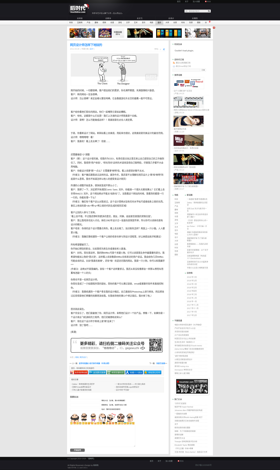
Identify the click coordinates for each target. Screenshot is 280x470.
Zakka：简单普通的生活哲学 (83, 384)
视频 (104, 23)
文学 (128, 23)
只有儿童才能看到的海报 (81, 390)
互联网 (79, 23)
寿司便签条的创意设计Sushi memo (188, 346)
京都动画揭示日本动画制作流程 (187, 421)
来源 (73, 332)
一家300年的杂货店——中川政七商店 (130, 384)
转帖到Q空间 (154, 372)
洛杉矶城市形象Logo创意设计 (127, 387)
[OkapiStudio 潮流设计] (198, 33)
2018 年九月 (192, 281)
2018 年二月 (192, 298)
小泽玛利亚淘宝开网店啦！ (185, 353)
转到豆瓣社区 (118, 372)
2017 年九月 (192, 315)
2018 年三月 (192, 295)
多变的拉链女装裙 (182, 332)
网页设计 (143, 175)
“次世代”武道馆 (180, 404)
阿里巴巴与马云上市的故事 (185, 339)
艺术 (136, 23)
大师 (167, 23)
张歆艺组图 (160, 363)
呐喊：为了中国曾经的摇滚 (185, 431)
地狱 (77, 357)
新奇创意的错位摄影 (182, 428)
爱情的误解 (179, 435)
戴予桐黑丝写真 (180, 129)
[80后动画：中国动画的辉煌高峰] (111, 33)
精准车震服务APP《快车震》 (185, 167)
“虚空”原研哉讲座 (181, 356)
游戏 (120, 23)
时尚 (183, 23)
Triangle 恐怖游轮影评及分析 (186, 442)
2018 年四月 (192, 291)
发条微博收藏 (81, 372)
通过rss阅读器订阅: (183, 63)
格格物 (95, 465)
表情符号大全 (180, 438)
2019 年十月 (192, 277)
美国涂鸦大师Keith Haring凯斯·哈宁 (189, 417)
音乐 (143, 23)
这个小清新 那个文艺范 (183, 91)
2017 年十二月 (192, 305)
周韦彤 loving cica (182, 366)
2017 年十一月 (192, 308)
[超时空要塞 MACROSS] (82, 33)
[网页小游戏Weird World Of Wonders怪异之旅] (188, 107)
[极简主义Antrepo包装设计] (169, 33)
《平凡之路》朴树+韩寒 (184, 449)
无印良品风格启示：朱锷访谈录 (186, 148)
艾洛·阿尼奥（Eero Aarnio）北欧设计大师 (191, 452)
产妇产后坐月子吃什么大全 (185, 328)
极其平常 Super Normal (184, 407)
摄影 (199, 23)
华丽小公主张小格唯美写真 (197, 268)
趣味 (96, 23)
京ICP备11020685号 (203, 465)
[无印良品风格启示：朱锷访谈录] (188, 145)
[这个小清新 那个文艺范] (188, 88)
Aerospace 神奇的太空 (183, 370)
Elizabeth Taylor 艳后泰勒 (185, 445)
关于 (186, 2)
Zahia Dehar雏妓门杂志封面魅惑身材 (189, 349)
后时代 (91, 459)
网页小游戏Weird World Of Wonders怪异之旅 (191, 110)
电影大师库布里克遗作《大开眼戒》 (189, 325)
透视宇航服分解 (181, 363)
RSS (209, 2)
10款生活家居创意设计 (183, 360)
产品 (88, 23)
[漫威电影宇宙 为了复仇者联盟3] (188, 183)
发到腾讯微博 (99, 372)
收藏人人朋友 (136, 372)
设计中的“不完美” (122, 390)
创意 (175, 23)
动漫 (112, 23)
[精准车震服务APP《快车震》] (140, 33)
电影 (151, 23)
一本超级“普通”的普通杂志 (197, 199)
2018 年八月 (192, 284)
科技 (71, 23)
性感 (191, 23)
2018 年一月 (192, 302)
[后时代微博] (116, 345)
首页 (179, 2)
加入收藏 (196, 2)
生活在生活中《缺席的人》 (185, 342)
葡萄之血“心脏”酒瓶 (182, 373)
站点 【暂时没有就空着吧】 (111, 409)
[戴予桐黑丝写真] (188, 126)
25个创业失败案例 (182, 335)
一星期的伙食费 (181, 414)
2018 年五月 (192, 288)
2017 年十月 (192, 312)
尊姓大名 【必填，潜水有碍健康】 (114, 400)
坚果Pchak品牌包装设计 (81, 387)
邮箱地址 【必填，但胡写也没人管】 (115, 405)
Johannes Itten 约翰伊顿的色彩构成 (188, 410)
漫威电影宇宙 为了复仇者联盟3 (186, 186)
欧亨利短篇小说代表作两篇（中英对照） (95, 363)
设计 (159, 23)
